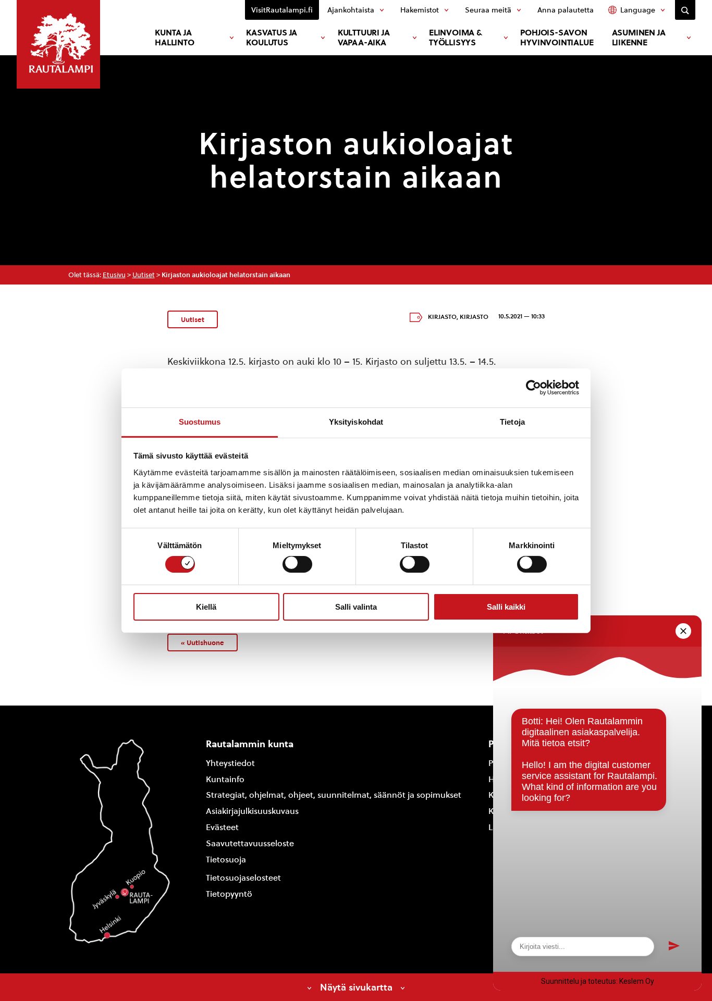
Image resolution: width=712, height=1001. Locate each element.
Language (637, 10)
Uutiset (143, 275)
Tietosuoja (226, 859)
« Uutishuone (202, 642)
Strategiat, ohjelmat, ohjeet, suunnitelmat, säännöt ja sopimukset (333, 795)
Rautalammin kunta (249, 743)
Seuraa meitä (488, 10)
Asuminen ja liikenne (639, 37)
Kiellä (206, 606)
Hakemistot (419, 10)
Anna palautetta (565, 10)
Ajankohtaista (350, 10)
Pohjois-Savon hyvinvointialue (556, 37)
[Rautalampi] (58, 44)
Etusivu (114, 275)
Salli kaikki (506, 606)
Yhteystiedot (230, 763)
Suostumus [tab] (200, 421)
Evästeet (222, 827)
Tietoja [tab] (512, 421)
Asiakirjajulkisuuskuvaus (252, 811)
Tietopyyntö (229, 894)
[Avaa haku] (685, 10)
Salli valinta (356, 606)
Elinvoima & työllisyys (455, 37)
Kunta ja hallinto (174, 37)
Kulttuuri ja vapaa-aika (364, 37)
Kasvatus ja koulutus (271, 37)
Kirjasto (442, 316)
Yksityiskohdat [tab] (356, 421)
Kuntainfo (225, 779)
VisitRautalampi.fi (282, 10)
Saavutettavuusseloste (250, 843)
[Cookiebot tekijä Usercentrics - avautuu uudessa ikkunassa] (533, 388)
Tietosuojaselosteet (243, 878)
